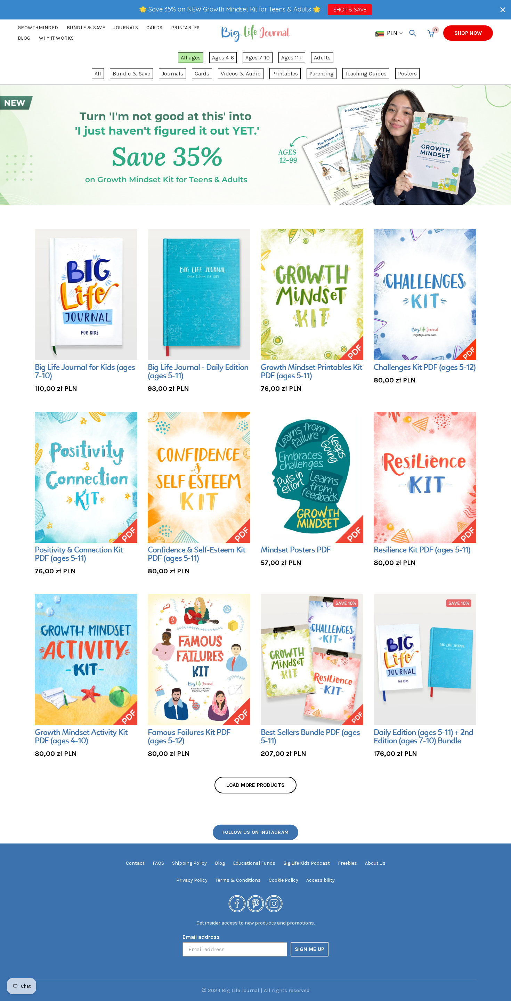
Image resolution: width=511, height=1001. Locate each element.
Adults (322, 57)
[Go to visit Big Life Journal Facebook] (237, 903)
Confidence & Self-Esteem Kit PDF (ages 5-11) (196, 554)
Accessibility (320, 880)
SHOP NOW (468, 33)
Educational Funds (254, 863)
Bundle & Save (131, 73)
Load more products (255, 785)
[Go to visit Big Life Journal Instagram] (274, 903)
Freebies (347, 863)
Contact (135, 863)
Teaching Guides (366, 73)
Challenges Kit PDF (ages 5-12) (425, 368)
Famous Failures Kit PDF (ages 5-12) (189, 737)
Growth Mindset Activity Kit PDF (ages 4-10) (81, 737)
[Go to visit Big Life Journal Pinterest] (255, 903)
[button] (503, 9)
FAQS (158, 863)
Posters (407, 73)
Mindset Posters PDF (296, 550)
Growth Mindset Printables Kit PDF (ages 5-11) (311, 372)
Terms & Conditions (238, 880)
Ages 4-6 (223, 57)
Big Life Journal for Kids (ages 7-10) (85, 372)
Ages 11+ (291, 57)
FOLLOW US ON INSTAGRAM (255, 832)
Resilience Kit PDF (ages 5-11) (422, 550)
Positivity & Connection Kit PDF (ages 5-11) (79, 554)
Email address (201, 937)
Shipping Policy (189, 863)
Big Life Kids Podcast (306, 863)
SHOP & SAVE (349, 9)
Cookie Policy (283, 880)
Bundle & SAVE (86, 28)
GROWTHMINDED (38, 28)
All (98, 73)
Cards (154, 28)
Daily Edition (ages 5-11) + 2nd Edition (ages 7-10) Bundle (423, 737)
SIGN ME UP (309, 949)
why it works (56, 38)
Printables (185, 28)
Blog (24, 38)
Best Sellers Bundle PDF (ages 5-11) (310, 737)
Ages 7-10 (257, 57)
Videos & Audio (241, 73)
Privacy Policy (192, 880)
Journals (125, 28)
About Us (375, 863)
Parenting (321, 73)
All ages (191, 57)
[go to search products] (412, 33)
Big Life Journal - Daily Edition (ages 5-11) (198, 372)
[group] (86, 311)
